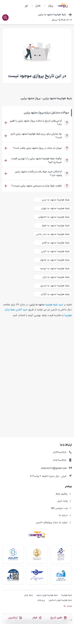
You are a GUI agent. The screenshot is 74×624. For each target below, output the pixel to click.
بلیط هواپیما (66, 595)
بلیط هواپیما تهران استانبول (60, 600)
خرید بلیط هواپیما (54, 305)
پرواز (50, 6)
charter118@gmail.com (54, 468)
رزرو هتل (41, 600)
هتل (38, 6)
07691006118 (59, 453)
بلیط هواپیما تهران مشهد (47, 595)
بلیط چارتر (28, 595)
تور (26, 6)
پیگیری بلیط (62, 494)
